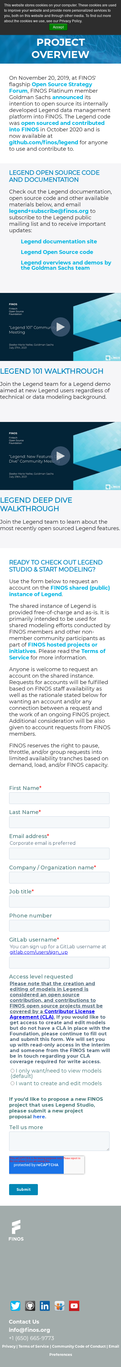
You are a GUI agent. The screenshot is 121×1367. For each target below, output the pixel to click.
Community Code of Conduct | (80, 1346)
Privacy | (10, 1346)
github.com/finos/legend (43, 142)
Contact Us (24, 1322)
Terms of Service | (35, 1346)
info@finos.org (29, 1330)
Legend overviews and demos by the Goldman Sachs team (66, 265)
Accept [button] (58, 26)
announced (67, 97)
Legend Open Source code (57, 252)
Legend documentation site (59, 241)
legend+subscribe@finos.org (49, 211)
